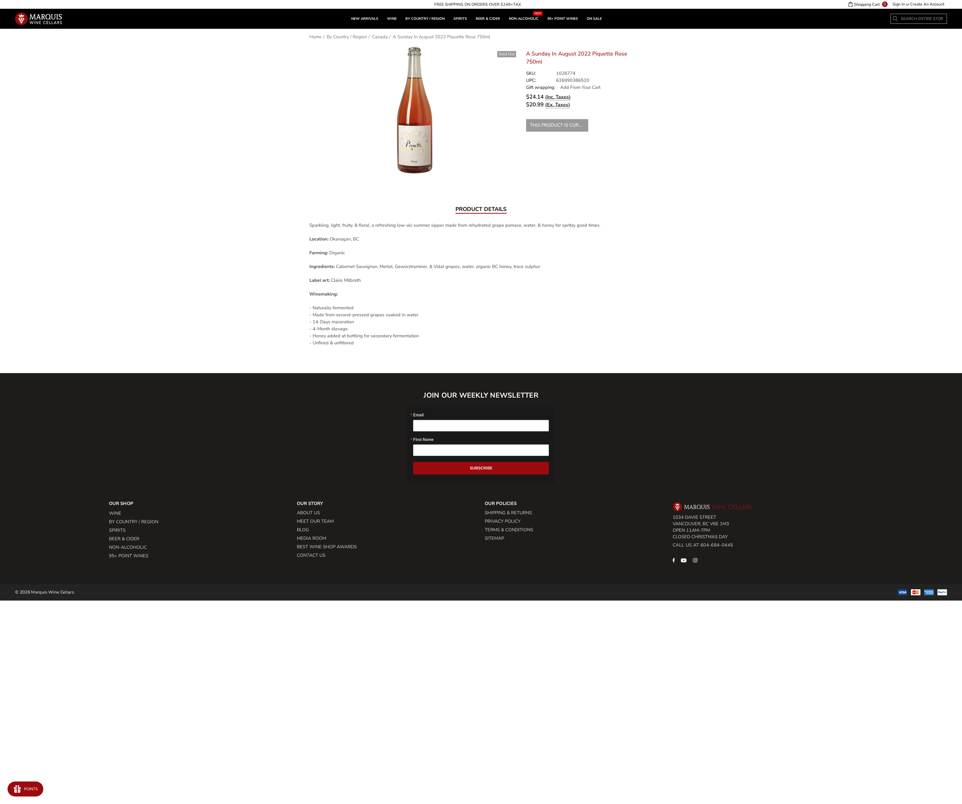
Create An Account (927, 4)
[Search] (896, 19)
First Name (423, 439)
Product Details (481, 209)
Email (418, 415)
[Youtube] (684, 560)
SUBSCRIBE (481, 468)
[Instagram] (696, 560)
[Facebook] (673, 560)
